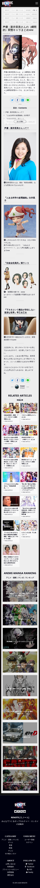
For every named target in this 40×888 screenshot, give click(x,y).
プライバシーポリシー (10, 869)
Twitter (30, 864)
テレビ (10, 851)
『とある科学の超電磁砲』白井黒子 (17, 115)
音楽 (10, 845)
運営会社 (10, 875)
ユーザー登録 (29, 839)
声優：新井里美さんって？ (14, 112)
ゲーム (10, 842)
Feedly (30, 872)
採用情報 (10, 872)
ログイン (29, 842)
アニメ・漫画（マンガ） (11, 839)
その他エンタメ (10, 853)
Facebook (30, 867)
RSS (30, 869)
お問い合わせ (10, 864)
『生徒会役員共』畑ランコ (14, 119)
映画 (10, 848)
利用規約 (10, 867)
